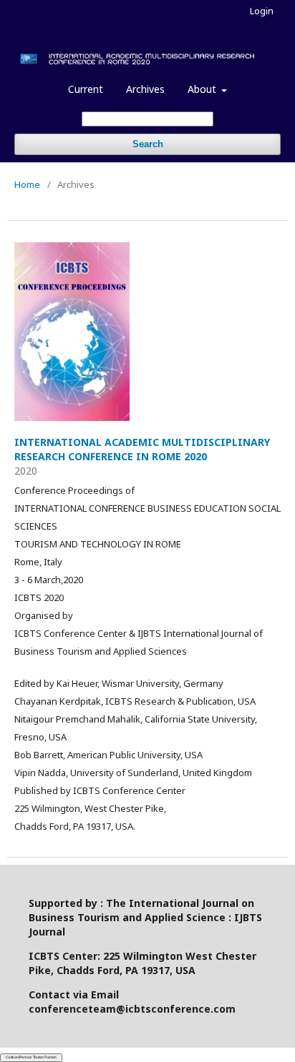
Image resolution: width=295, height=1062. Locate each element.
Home (27, 184)
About (203, 89)
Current (85, 89)
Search (147, 144)
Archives (145, 89)
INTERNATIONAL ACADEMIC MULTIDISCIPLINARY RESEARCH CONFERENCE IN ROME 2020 (142, 449)
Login (262, 10)
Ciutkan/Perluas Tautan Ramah (31, 1057)
